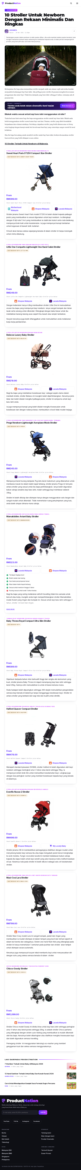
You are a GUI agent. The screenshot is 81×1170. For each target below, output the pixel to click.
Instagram (25, 1121)
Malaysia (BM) (7, 1153)
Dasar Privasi (46, 1153)
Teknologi (5, 1142)
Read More (10, 609)
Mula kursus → (67, 106)
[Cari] (71, 3)
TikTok (16, 1121)
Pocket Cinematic (47, 1139)
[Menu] (77, 3)
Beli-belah (5, 1139)
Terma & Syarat (46, 1150)
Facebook (36, 1121)
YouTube (6, 1121)
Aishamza (13, 30)
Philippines (6, 1159)
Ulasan (4, 1136)
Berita (4, 1133)
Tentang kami (46, 1133)
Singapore (5, 1156)
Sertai (42, 1112)
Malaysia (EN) (7, 1150)
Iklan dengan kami (47, 1136)
